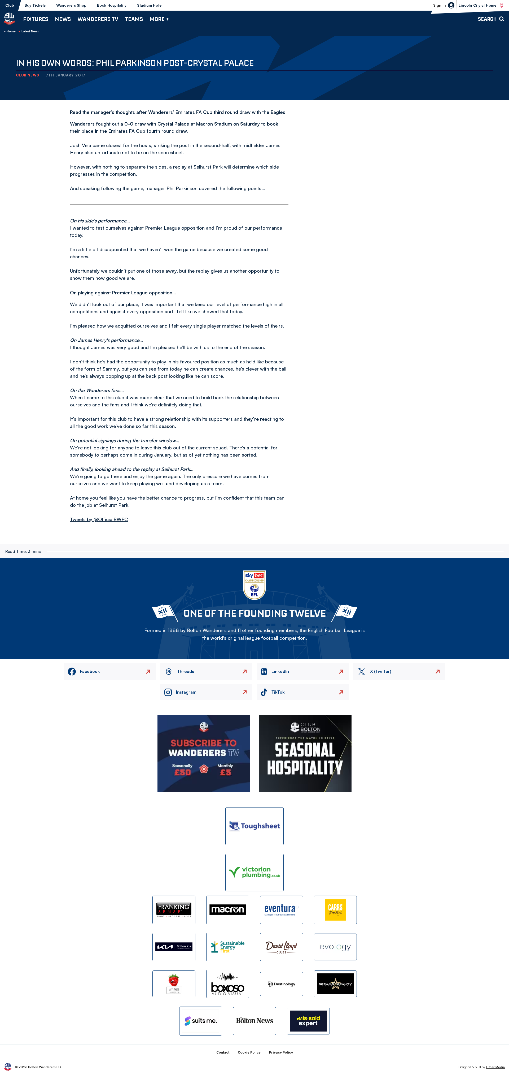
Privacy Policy (281, 1052)
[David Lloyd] (281, 947)
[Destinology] (281, 984)
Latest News (30, 31)
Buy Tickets (35, 5)
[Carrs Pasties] (335, 910)
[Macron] (227, 910)
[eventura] (281, 910)
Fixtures (35, 19)
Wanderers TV (97, 19)
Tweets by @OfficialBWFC (99, 519)
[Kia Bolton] (173, 947)
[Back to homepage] (9, 19)
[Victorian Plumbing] (254, 873)
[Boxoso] (227, 984)
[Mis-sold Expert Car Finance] (308, 1021)
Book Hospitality (111, 5)
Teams (134, 19)
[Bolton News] (254, 1021)
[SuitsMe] (200, 1021)
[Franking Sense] (173, 910)
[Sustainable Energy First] (227, 947)
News (63, 19)
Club (9, 5)
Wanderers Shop (71, 5)
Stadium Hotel (150, 5)
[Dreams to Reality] (335, 983)
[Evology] (335, 947)
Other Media (495, 1067)
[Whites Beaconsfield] (173, 983)
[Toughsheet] (254, 826)
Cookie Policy (249, 1052)
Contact (222, 1052)
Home (11, 31)
